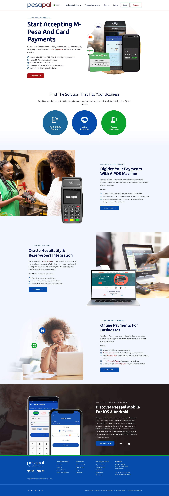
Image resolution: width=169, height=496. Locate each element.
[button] (58, 5)
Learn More (108, 208)
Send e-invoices (108, 353)
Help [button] (115, 5)
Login (125, 5)
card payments (57, 49)
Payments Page (113, 361)
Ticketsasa (99, 475)
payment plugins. (120, 364)
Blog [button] (106, 5)
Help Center (80, 467)
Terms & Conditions (63, 472)
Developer (79, 472)
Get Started (36, 75)
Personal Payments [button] (92, 5)
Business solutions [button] (73, 5)
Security (59, 467)
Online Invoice (100, 467)
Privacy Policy (61, 470)
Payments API (80, 465)
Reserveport (47, 261)
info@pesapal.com (125, 474)
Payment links (112, 355)
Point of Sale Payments (55, 128)
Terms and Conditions (135, 490)
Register (136, 5)
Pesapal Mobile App (114, 128)
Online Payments (84, 128)
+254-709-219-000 (124, 472)
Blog (77, 470)
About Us (59, 465)
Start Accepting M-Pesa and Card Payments (54, 32)
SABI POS (99, 470)
